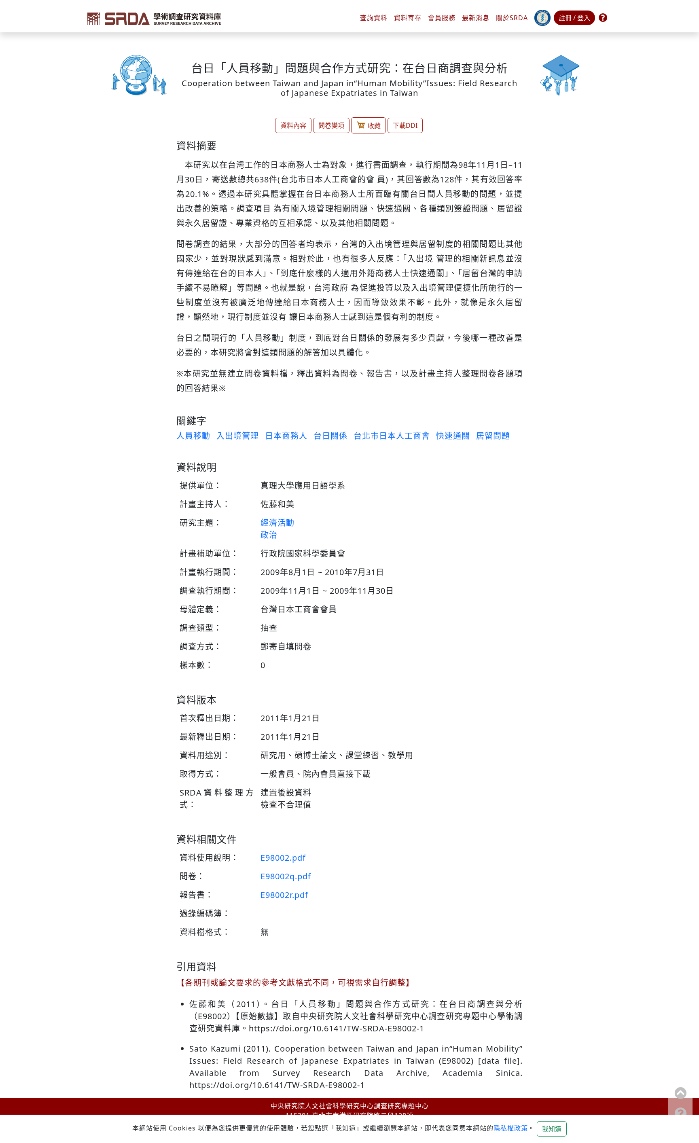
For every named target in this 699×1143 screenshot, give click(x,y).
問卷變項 (331, 125)
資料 (408, 17)
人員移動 (193, 435)
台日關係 (330, 435)
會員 (441, 17)
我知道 (551, 1128)
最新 (475, 17)
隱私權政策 (511, 1128)
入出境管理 (237, 435)
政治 (269, 534)
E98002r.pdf (284, 894)
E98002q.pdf (286, 876)
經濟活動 (277, 522)
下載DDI (405, 125)
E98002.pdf (283, 857)
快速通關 (453, 435)
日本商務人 (286, 435)
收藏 (374, 125)
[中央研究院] (542, 17)
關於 (512, 17)
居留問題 (493, 435)
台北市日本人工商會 (392, 435)
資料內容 (293, 125)
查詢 (374, 17)
